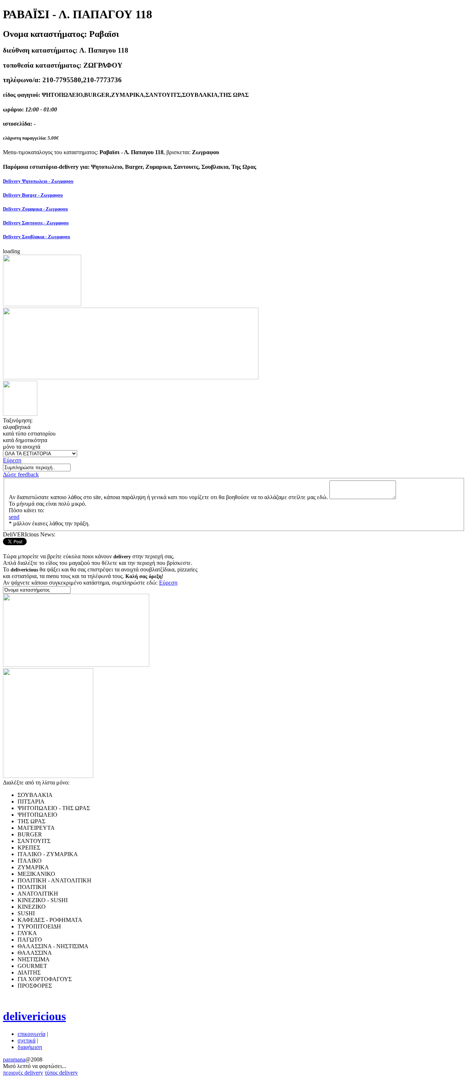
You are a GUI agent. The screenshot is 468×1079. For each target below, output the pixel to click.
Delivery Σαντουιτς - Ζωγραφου (36, 222)
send (14, 517)
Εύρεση (12, 460)
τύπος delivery (61, 1072)
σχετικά (26, 1040)
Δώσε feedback (21, 474)
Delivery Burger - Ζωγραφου (33, 195)
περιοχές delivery (23, 1072)
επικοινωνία (31, 1034)
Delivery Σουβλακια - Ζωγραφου (36, 236)
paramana (14, 1059)
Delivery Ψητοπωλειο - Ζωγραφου (38, 181)
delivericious (34, 1016)
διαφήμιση (30, 1047)
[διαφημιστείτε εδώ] (42, 304)
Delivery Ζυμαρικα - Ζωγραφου (35, 209)
